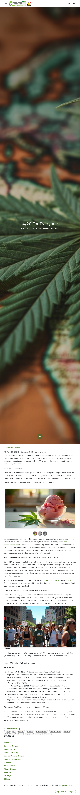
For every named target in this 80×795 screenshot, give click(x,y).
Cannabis (30, 731)
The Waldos (19, 734)
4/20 (8, 731)
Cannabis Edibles (41, 731)
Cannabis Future (55, 731)
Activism (21, 731)
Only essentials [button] (61, 792)
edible (21, 542)
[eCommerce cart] (69, 3)
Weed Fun (47, 734)
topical (68, 580)
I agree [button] (71, 792)
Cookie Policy (67, 785)
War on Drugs (37, 734)
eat (52, 580)
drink (57, 580)
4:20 (13, 731)
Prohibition (8, 734)
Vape (46, 580)
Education (67, 731)
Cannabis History (13, 448)
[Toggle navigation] (6, 3)
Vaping (28, 734)
